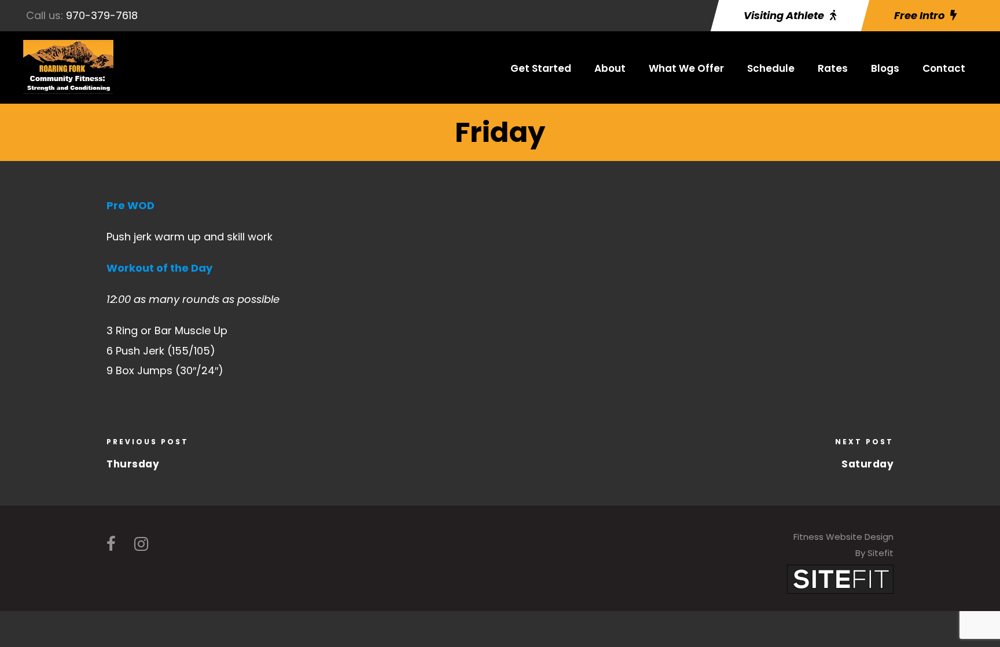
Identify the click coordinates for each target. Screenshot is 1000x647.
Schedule (771, 68)
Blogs (885, 68)
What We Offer (686, 68)
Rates (833, 68)
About (610, 68)
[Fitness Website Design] (840, 578)
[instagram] (141, 544)
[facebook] (111, 544)
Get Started (540, 68)
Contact (943, 68)
